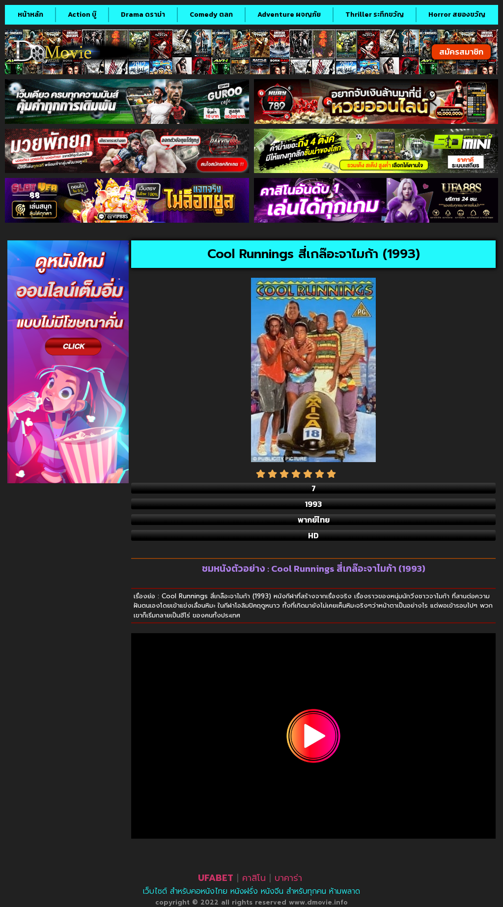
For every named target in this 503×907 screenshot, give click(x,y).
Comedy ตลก (211, 14)
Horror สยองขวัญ (456, 14)
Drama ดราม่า (143, 14)
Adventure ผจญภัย (289, 14)
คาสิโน (254, 878)
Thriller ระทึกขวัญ (374, 14)
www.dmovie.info (318, 902)
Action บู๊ (82, 14)
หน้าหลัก (30, 14)
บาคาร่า (288, 878)
